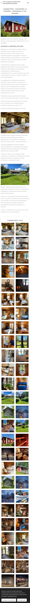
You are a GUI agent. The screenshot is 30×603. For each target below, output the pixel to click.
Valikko (27, 2)
